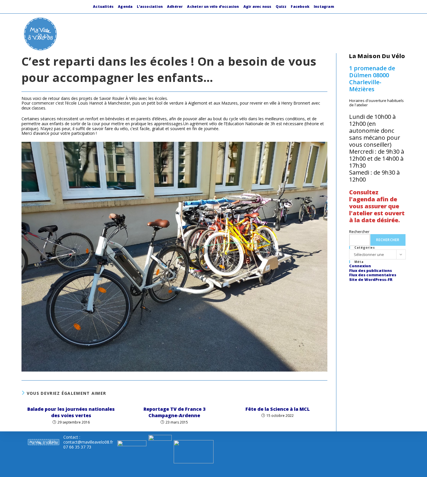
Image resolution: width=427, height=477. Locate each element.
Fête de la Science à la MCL (277, 409)
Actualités (103, 6)
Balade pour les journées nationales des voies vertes (71, 412)
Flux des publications (370, 270)
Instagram (324, 6)
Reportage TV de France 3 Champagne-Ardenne (174, 412)
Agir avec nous (257, 6)
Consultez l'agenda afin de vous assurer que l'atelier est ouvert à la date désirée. (377, 206)
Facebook (300, 6)
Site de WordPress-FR (370, 279)
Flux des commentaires (372, 274)
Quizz (281, 6)
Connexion (360, 265)
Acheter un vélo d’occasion (213, 6)
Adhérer (175, 6)
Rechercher (359, 231)
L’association (150, 6)
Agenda (125, 6)
